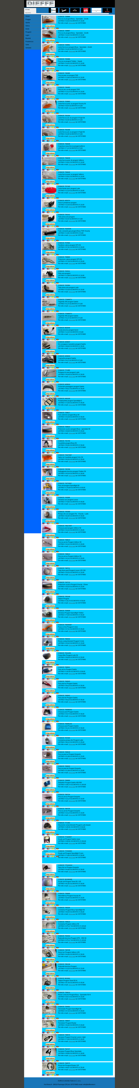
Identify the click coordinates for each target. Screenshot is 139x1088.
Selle (27, 44)
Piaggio (28, 19)
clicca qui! (72, 23)
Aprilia (28, 22)
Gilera (28, 26)
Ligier (27, 35)
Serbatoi (28, 48)
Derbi (27, 29)
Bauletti (28, 38)
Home (28, 16)
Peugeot (28, 32)
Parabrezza (29, 41)
